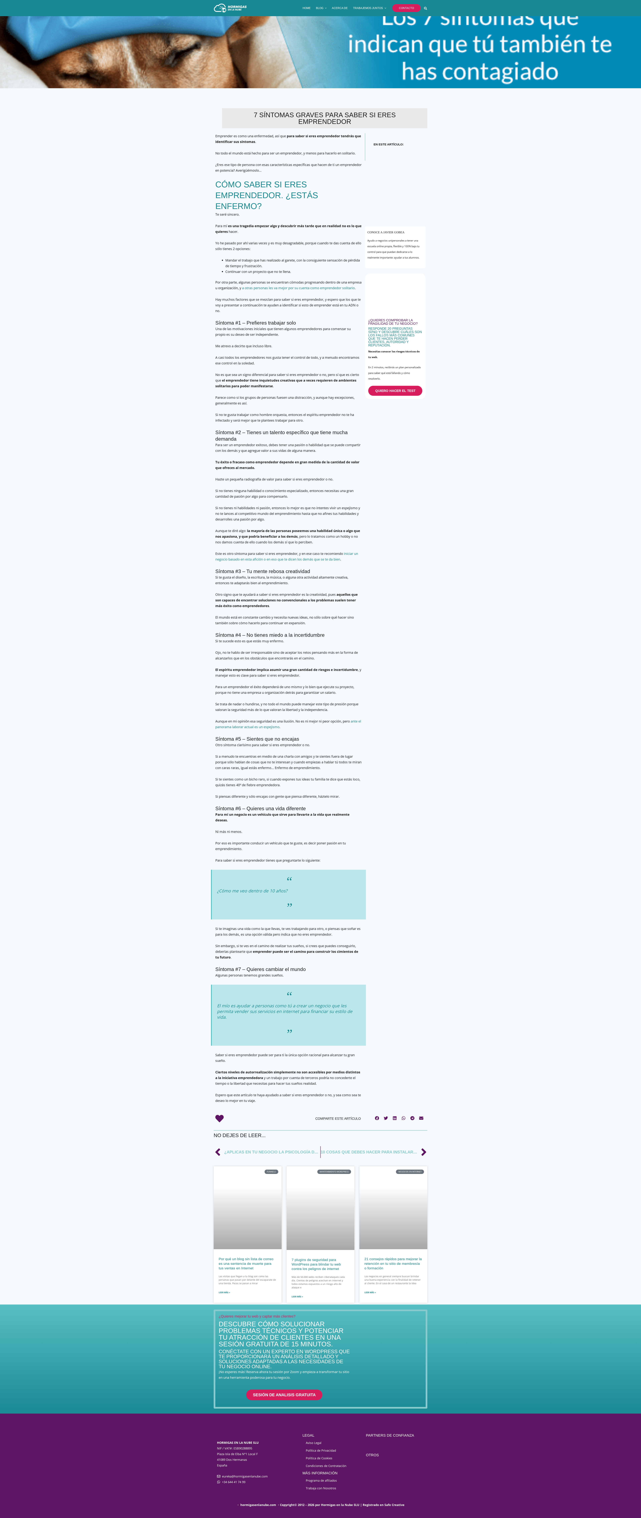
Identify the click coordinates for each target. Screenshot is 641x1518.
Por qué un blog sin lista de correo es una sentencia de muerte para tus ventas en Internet (246, 1263)
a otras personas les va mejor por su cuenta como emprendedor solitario (298, 288)
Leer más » (224, 1292)
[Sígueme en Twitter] (396, 263)
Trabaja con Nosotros (321, 1488)
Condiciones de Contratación (326, 1466)
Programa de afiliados (321, 1480)
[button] (325, 8)
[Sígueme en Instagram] (403, 263)
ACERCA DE (340, 8)
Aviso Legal (314, 1443)
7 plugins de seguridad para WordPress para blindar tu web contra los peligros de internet (316, 1264)
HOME (307, 8)
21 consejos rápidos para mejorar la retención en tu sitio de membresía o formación (393, 1263)
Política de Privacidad (321, 1450)
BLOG (319, 8)
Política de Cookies (319, 1458)
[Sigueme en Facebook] (388, 263)
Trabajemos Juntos (368, 8)
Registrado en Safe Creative (383, 1505)
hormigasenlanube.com (258, 1505)
